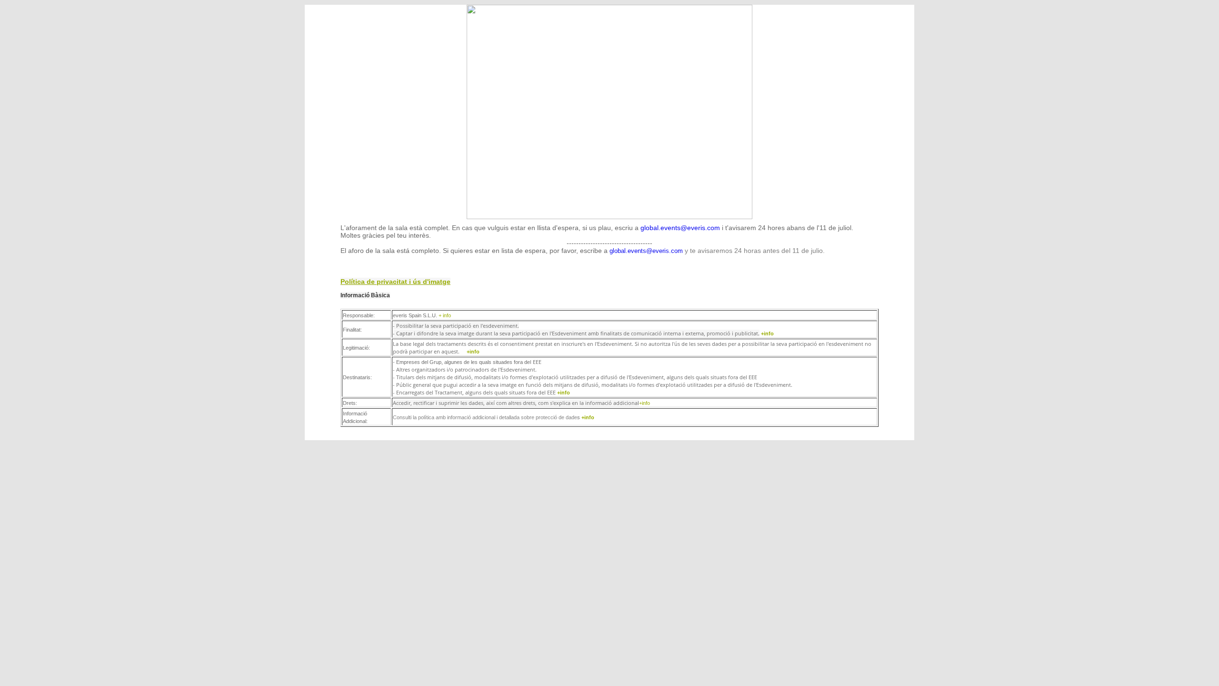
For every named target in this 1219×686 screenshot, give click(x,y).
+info (769, 333)
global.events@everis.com (680, 228)
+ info (445, 315)
